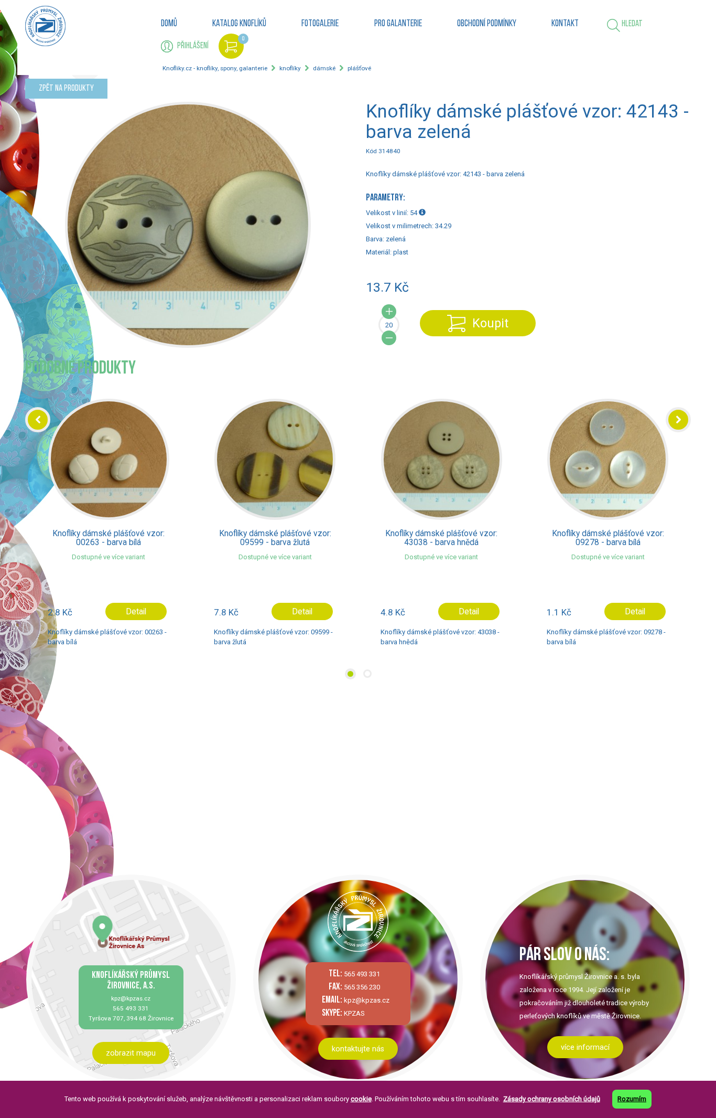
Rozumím (631, 1099)
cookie (361, 1099)
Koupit (490, 323)
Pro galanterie (398, 24)
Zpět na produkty (66, 88)
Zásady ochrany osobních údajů (551, 1099)
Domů (169, 24)
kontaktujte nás (358, 1049)
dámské (324, 68)
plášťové (359, 68)
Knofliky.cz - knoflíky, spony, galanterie (214, 68)
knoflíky (290, 68)
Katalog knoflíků (239, 24)
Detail (136, 611)
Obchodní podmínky (486, 24)
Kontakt (565, 24)
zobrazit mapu (131, 1053)
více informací (585, 1047)
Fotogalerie (320, 24)
